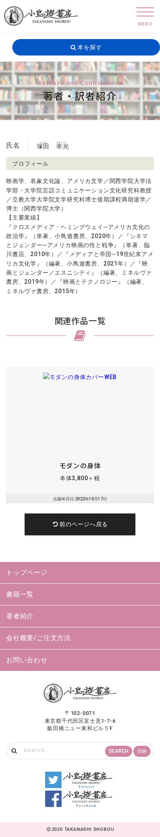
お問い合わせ (27, 660)
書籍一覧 (20, 594)
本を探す (89, 47)
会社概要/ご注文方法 (38, 638)
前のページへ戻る (83, 524)
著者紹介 (20, 616)
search (118, 751)
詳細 (141, 751)
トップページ (27, 572)
